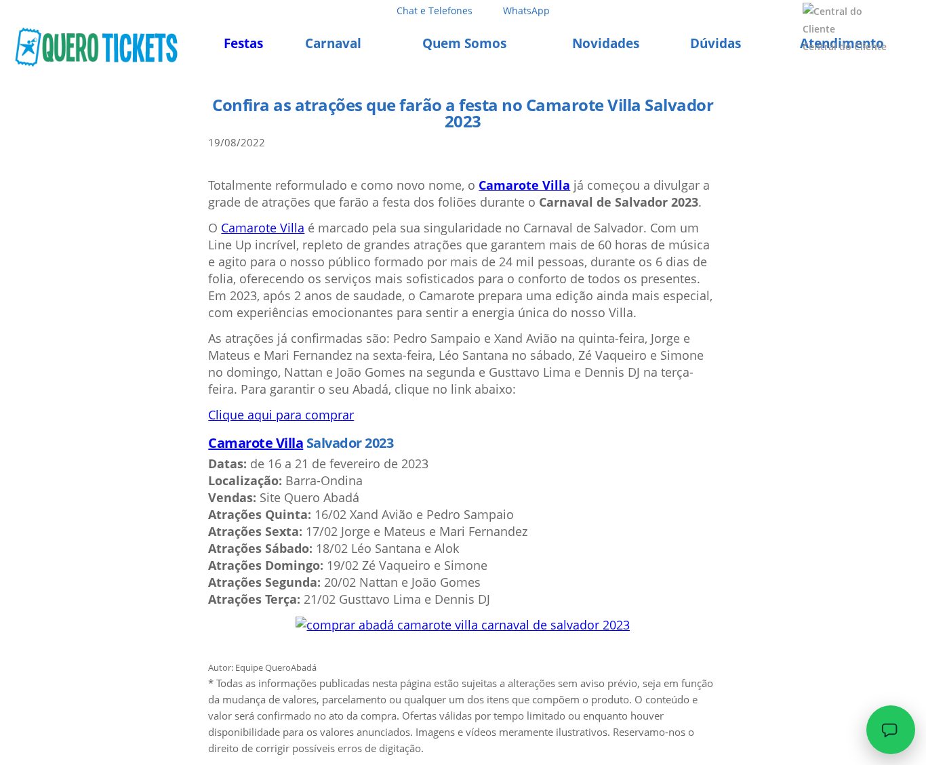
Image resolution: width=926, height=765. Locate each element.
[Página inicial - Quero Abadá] (96, 47)
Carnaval (333, 43)
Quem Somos (464, 43)
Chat (434, 10)
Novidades (605, 43)
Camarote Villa (524, 185)
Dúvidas (715, 43)
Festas (243, 43)
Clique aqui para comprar (281, 415)
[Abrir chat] (890, 729)
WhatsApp (526, 10)
